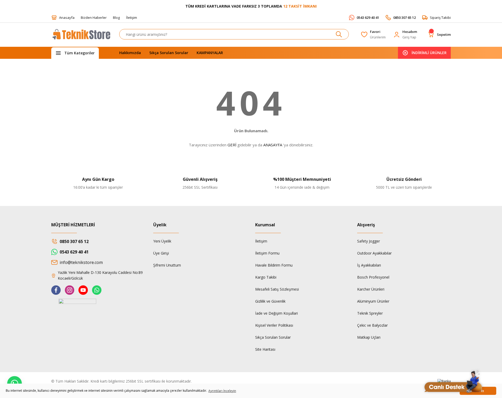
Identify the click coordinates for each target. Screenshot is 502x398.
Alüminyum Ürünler (373, 301)
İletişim (261, 241)
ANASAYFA (272, 144)
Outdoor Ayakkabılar (374, 253)
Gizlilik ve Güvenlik (270, 301)
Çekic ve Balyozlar (372, 325)
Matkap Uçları (368, 337)
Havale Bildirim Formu (274, 265)
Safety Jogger (368, 241)
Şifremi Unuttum (167, 265)
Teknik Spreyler (370, 313)
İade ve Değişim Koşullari (276, 313)
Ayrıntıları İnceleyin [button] (222, 391)
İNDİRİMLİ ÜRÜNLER (429, 52)
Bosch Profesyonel (373, 277)
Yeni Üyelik (162, 241)
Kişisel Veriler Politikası (274, 325)
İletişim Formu (267, 253)
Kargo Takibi (265, 277)
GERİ (231, 144)
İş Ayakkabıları (369, 265)
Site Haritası (265, 349)
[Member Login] (396, 34)
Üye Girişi (161, 253)
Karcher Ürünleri (370, 289)
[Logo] (81, 37)
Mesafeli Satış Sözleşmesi (277, 289)
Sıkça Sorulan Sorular (273, 337)
